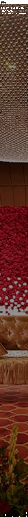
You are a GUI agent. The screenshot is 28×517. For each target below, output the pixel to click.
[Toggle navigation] (22, 2)
